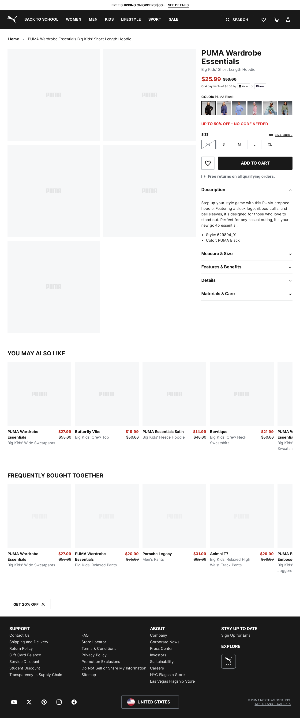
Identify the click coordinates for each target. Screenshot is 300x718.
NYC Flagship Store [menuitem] (167, 674)
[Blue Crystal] (224, 108)
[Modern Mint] (270, 108)
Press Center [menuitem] (161, 648)
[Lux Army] (285, 108)
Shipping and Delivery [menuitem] (28, 641)
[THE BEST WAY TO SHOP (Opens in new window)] (228, 661)
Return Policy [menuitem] (21, 648)
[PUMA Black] (208, 108)
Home (13, 39)
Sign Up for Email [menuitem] (236, 635)
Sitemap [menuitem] (89, 674)
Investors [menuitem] (158, 655)
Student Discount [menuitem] (24, 668)
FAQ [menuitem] (85, 635)
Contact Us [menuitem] (19, 635)
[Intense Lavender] (239, 108)
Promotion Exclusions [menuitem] (101, 661)
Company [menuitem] (158, 635)
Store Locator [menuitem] (94, 641)
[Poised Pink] (254, 108)
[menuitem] (41, 19)
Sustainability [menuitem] (162, 661)
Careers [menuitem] (157, 668)
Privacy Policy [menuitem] (94, 655)
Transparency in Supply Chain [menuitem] (35, 674)
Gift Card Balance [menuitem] (25, 655)
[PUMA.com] (11, 19)
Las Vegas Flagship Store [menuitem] (172, 681)
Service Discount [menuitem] (24, 661)
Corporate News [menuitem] (164, 641)
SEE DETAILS (178, 5)
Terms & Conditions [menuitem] (99, 648)
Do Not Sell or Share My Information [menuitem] (114, 668)
